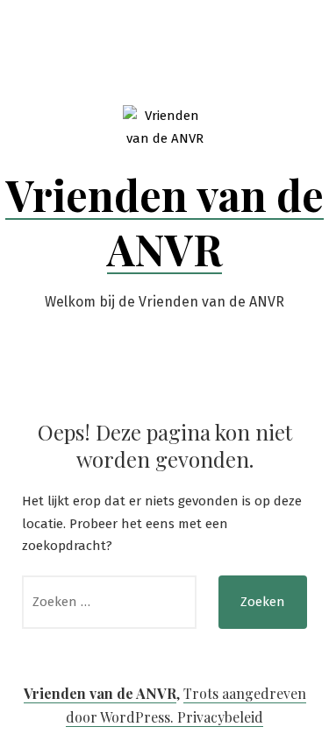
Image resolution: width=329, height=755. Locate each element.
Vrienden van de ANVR (164, 221)
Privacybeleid (220, 717)
